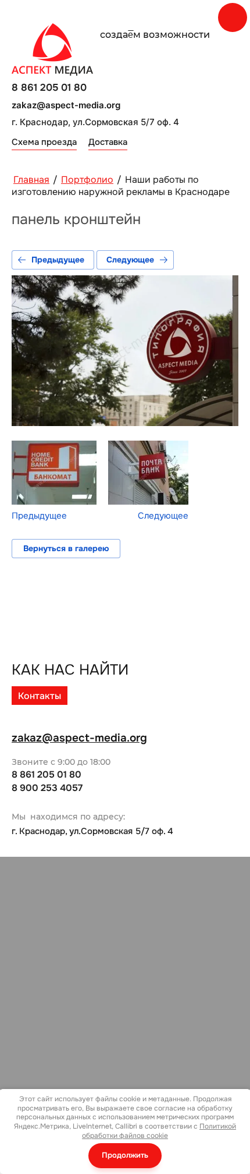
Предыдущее (57, 259)
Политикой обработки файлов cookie (159, 1131)
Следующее (130, 259)
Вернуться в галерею (66, 548)
